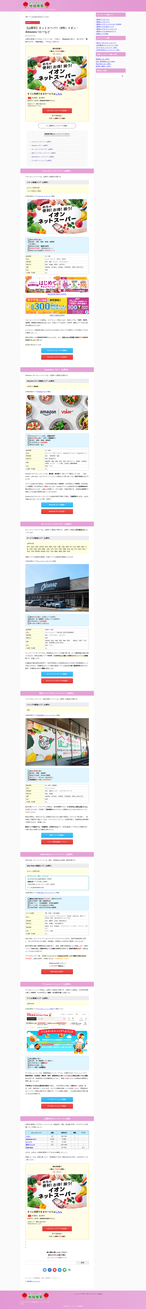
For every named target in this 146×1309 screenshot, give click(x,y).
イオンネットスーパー (44, 196)
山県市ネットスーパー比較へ (58, 126)
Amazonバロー (42, 391)
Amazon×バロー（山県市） (39, 145)
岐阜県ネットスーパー (33, 1281)
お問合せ (100, 1294)
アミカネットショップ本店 (45, 1009)
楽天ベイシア (30, 1145)
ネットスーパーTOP (79, 1294)
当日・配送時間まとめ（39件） (106, 61)
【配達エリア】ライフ (103, 22)
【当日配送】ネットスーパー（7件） (107, 45)
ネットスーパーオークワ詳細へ (57, 674)
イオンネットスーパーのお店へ (57, 110)
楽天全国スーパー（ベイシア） (47, 715)
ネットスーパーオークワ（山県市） (42, 149)
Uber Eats (29, 1147)
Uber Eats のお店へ (57, 971)
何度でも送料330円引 (57, 315)
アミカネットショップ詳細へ (57, 1099)
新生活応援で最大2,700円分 (57, 294)
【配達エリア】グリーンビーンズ (106, 29)
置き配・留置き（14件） (103, 66)
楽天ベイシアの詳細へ (57, 835)
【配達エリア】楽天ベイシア (105, 26)
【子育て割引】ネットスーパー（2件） (108, 50)
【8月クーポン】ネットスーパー (106, 43)
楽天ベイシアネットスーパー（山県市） (43, 153)
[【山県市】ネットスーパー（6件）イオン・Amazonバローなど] (60, 1270)
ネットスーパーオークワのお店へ (57, 681)
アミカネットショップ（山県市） (41, 160)
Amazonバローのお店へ (57, 511)
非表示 (67, 134)
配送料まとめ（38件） (103, 59)
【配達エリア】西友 (102, 34)
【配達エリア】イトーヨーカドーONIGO (108, 24)
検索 (82, 1263)
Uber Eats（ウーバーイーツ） (46, 892)
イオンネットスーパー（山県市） (41, 141)
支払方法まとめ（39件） (104, 64)
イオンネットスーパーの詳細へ (57, 350)
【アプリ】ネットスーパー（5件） (107, 47)
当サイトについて (91, 1294)
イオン (28, 1136)
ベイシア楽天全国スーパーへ (57, 842)
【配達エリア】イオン (103, 19)
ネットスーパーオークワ (45, 561)
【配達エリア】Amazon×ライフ (106, 31)
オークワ (29, 1142)
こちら (59, 94)
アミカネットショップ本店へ (57, 1106)
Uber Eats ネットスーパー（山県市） (42, 157)
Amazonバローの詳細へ (57, 505)
